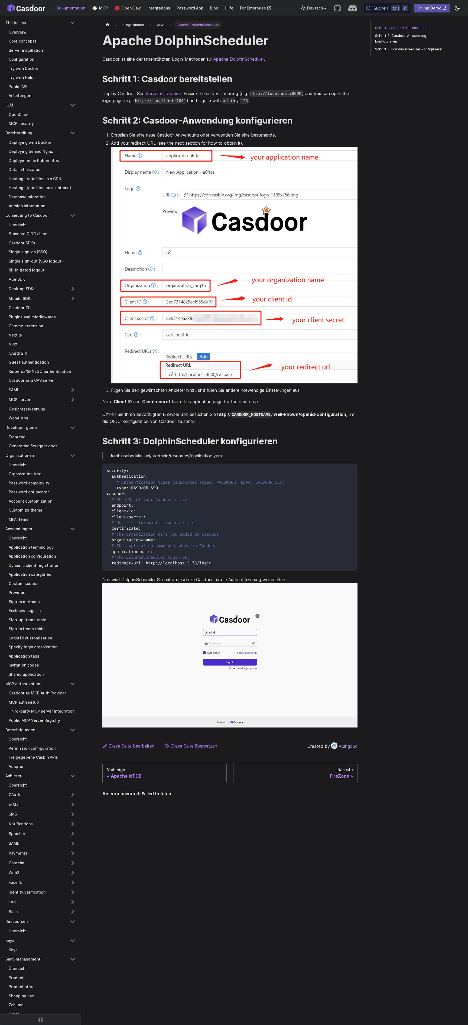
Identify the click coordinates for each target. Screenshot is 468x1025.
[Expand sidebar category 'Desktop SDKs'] (73, 288)
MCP (103, 8)
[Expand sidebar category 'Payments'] (73, 853)
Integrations (158, 8)
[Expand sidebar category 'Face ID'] (73, 882)
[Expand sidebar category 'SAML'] (73, 390)
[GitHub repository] (337, 8)
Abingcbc (348, 746)
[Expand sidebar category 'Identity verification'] (73, 892)
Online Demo (429, 8)
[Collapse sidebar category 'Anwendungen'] (73, 529)
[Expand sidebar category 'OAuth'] (73, 794)
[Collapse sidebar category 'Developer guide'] (73, 427)
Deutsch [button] (315, 8)
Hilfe (229, 8)
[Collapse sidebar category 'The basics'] (73, 22)
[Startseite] (107, 25)
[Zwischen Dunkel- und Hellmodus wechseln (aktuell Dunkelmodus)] (457, 8)
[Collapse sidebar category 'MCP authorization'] (73, 684)
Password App (190, 8)
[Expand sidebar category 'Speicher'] (73, 833)
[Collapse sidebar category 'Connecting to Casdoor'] (73, 215)
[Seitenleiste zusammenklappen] (40, 1019)
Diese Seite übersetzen (194, 746)
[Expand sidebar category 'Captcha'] (73, 863)
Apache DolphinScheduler (238, 59)
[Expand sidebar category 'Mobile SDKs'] (73, 298)
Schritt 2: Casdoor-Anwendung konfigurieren (400, 38)
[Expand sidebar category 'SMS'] (73, 814)
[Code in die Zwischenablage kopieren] (350, 470)
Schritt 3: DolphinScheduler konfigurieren (409, 49)
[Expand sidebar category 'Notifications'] (73, 824)
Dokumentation (70, 8)
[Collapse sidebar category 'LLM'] (73, 105)
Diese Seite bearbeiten (131, 746)
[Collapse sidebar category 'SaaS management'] (73, 959)
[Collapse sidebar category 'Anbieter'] (73, 776)
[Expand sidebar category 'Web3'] (73, 872)
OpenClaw (131, 8)
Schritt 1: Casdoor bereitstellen (401, 28)
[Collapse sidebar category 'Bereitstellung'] (73, 133)
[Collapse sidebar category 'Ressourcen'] (73, 921)
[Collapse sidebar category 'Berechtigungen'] (73, 730)
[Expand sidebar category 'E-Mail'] (73, 804)
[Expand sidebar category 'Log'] (73, 902)
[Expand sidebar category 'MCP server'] (73, 399)
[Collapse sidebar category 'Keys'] (73, 940)
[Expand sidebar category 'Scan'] (73, 911)
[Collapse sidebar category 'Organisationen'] (73, 455)
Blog (214, 8)
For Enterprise (253, 8)
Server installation (163, 93)
